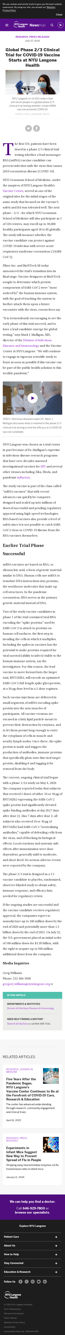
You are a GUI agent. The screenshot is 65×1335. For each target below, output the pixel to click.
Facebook (36, 128)
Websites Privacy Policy (14, 1322)
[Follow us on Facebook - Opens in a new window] (21, 1282)
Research (22, 37)
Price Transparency (12, 1309)
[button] (59, 15)
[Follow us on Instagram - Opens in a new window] (33, 1282)
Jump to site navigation (7, 25)
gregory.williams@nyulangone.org (26, 984)
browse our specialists (32, 1212)
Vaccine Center (13, 191)
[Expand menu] (56, 1237)
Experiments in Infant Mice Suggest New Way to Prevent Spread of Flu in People (23, 1154)
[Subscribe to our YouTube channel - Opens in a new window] (39, 1282)
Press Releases (39, 37)
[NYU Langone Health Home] (20, 25)
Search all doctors (17, 1023)
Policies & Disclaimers (14, 1313)
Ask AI (60, 25)
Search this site (52, 25)
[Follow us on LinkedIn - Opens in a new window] (45, 1282)
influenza (23, 477)
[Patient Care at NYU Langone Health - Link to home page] (12, 1295)
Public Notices (10, 1318)
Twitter (28, 128)
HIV (43, 466)
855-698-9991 (32, 1331)
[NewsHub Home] (37, 25)
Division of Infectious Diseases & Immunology (30, 1008)
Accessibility (9, 1327)
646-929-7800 (34, 1208)
